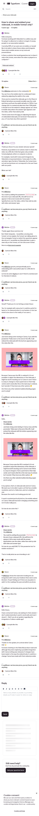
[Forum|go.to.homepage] (16, 3)
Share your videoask (9, 15)
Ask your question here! (15, 770)
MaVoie (6, 33)
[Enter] (3, 9)
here (18, 114)
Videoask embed (8, 65)
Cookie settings (19, 811)
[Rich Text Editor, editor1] (19, 701)
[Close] (36, 793)
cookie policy (30, 804)
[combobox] (19, 9)
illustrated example (14, 245)
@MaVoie (7, 91)
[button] (4, 4)
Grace (6, 87)
